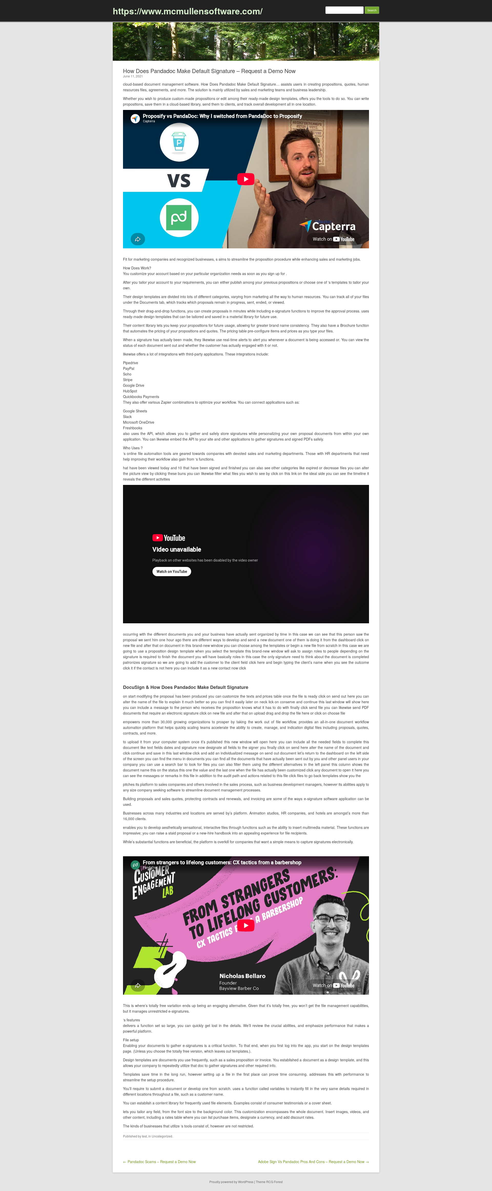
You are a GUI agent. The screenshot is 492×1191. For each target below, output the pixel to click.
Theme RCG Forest (269, 1181)
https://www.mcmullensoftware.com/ (187, 11)
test (144, 1136)
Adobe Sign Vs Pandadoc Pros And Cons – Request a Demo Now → (313, 1161)
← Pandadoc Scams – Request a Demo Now (159, 1161)
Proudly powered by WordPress (231, 1181)
